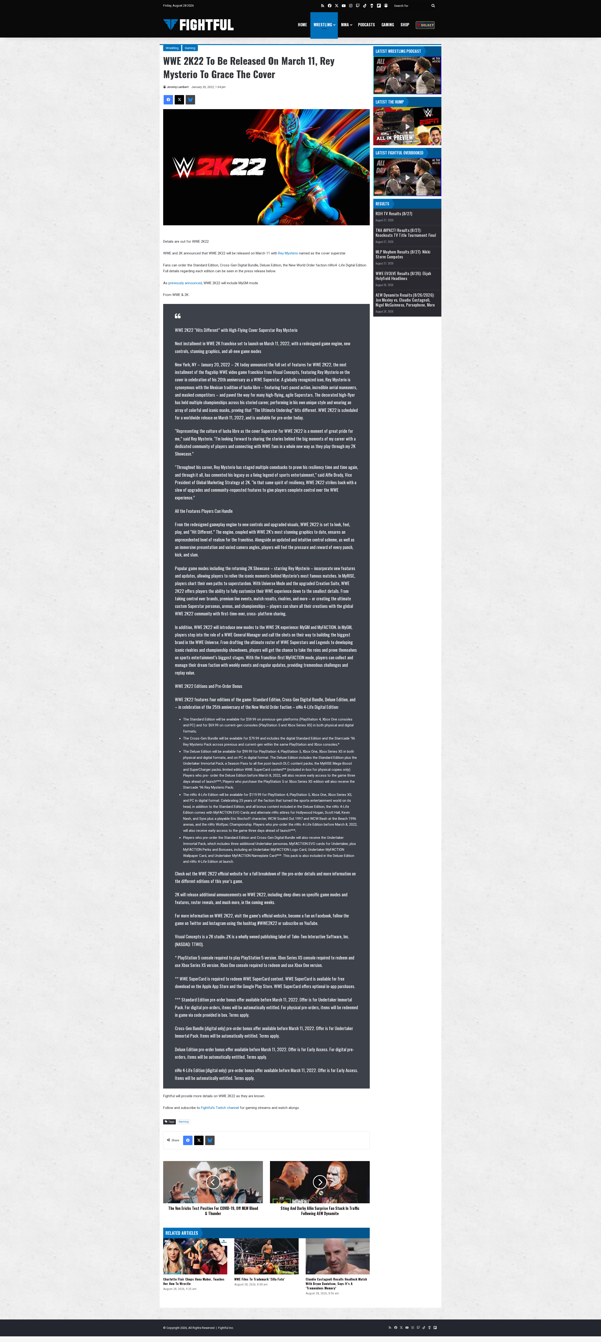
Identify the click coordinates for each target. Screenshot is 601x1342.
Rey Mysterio (288, 253)
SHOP (405, 24)
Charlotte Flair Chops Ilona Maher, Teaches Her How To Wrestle (193, 1281)
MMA (345, 24)
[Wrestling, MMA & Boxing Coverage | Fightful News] (198, 24)
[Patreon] (425, 25)
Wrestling (323, 24)
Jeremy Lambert (178, 87)
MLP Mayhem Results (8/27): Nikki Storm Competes (403, 254)
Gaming (387, 24)
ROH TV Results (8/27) (394, 213)
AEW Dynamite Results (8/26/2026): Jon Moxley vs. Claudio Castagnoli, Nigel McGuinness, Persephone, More (405, 299)
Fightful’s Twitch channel (220, 1108)
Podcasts (366, 24)
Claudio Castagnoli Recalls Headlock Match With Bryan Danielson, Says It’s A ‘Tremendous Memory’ (336, 1283)
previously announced (185, 283)
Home (302, 24)
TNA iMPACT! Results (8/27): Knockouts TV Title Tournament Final (406, 233)
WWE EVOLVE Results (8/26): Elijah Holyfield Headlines (403, 276)
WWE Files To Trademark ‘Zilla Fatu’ (259, 1279)
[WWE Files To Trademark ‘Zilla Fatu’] (266, 1256)
